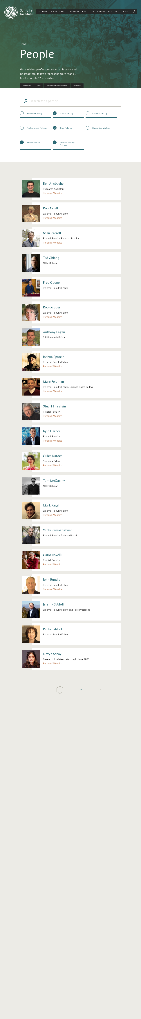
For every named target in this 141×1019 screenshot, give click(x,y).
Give (117, 11)
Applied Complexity (102, 11)
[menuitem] (27, 85)
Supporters (77, 85)
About (126, 11)
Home (23, 44)
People (85, 11)
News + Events (57, 11)
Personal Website (52, 193)
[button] (42, 11)
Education (73, 11)
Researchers (27, 85)
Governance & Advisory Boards (57, 85)
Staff (39, 85)
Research (42, 11)
